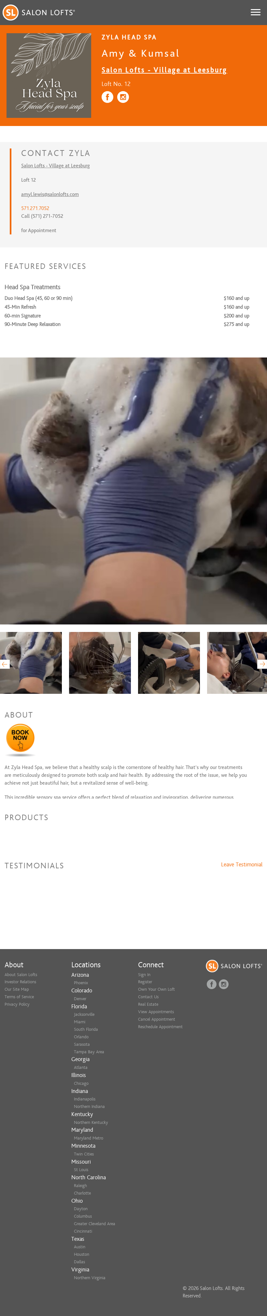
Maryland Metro (88, 1138)
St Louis (81, 1169)
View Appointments (156, 1011)
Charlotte (82, 1193)
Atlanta (81, 1067)
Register (145, 981)
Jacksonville (84, 1014)
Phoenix (81, 982)
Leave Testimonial (241, 864)
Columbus (83, 1216)
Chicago (81, 1083)
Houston (81, 1254)
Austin (79, 1246)
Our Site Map (17, 989)
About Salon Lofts (21, 974)
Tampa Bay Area (89, 1051)
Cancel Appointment (156, 1019)
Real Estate (148, 1004)
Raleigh (80, 1185)
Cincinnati (83, 1231)
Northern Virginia (89, 1277)
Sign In (144, 974)
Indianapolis (84, 1099)
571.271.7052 (35, 208)
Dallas (79, 1261)
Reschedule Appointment (160, 1026)
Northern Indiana (89, 1106)
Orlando (81, 1036)
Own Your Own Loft (156, 989)
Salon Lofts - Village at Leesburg (164, 70)
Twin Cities (84, 1154)
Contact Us (148, 996)
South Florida (86, 1029)
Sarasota (82, 1044)
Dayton (81, 1208)
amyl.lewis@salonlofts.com (50, 194)
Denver (80, 998)
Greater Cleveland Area (94, 1223)
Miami (79, 1021)
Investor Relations (20, 981)
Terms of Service (19, 996)
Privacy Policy (17, 1004)
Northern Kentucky (91, 1122)
